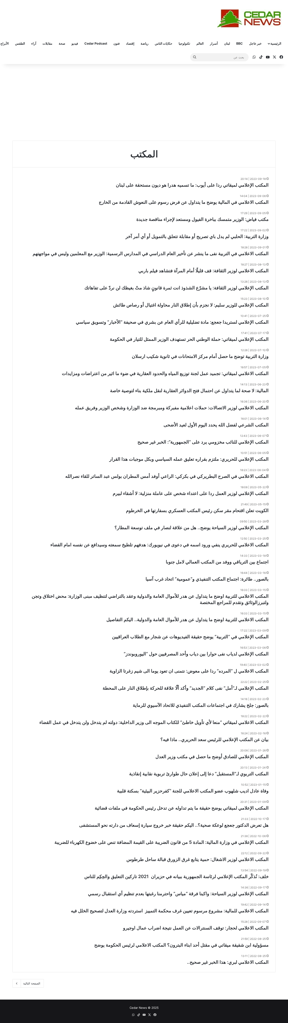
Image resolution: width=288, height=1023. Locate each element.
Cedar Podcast (95, 43)
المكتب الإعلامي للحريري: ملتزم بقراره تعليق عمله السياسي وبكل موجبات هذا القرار (189, 459)
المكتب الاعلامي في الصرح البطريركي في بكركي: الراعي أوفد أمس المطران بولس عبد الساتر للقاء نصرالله (167, 476)
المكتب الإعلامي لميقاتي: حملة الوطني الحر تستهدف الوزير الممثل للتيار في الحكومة (189, 339)
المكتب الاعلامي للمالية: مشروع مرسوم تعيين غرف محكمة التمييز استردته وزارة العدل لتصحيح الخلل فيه (170, 910)
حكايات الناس (163, 43)
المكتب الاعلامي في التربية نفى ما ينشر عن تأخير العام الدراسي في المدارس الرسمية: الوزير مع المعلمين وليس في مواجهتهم (151, 253)
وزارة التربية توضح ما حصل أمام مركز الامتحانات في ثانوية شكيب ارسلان (200, 356)
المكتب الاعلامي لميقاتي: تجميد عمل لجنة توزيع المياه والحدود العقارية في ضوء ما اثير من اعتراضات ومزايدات (165, 373)
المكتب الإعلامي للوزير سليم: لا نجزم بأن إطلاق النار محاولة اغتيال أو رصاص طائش (191, 305)
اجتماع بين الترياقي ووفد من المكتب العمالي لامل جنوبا (217, 562)
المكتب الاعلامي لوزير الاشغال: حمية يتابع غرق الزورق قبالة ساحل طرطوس (197, 859)
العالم (200, 43)
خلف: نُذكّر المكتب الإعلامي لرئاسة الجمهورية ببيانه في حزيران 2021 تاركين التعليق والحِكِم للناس (176, 876)
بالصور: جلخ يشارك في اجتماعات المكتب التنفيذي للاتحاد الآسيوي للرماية (201, 705)
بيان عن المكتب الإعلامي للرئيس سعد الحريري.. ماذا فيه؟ (214, 739)
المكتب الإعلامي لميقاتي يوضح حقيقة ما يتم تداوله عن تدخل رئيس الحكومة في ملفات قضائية (182, 808)
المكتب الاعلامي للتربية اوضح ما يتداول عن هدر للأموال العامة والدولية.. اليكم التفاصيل (187, 619)
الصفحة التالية (31, 983)
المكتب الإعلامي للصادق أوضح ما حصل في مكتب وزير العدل (212, 756)
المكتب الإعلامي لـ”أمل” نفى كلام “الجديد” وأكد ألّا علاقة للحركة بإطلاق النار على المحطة (186, 688)
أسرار (214, 43)
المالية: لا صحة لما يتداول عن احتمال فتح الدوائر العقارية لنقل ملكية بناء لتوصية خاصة (189, 390)
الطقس (20, 43)
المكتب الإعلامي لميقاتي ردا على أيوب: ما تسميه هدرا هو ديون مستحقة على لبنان (192, 185)
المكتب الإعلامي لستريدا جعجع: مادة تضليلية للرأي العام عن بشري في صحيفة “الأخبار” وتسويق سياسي (172, 322)
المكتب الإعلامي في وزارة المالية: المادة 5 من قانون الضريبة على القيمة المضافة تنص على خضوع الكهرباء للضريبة (161, 842)
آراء (33, 43)
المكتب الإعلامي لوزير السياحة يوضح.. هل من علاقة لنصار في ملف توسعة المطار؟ (192, 527)
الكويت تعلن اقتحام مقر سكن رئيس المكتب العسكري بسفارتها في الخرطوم (197, 510)
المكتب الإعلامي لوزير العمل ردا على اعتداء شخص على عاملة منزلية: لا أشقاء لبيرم (191, 493)
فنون (116, 43)
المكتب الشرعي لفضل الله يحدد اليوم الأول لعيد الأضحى (216, 425)
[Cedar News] (251, 18)
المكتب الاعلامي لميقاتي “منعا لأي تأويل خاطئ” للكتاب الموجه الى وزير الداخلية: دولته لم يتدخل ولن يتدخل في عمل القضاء (154, 722)
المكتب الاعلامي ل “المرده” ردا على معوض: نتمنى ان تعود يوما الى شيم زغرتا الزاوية (189, 671)
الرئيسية (275, 43)
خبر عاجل (255, 43)
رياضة (144, 43)
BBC (239, 43)
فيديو (75, 43)
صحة (62, 43)
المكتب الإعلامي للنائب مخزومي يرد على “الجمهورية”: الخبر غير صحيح (203, 442)
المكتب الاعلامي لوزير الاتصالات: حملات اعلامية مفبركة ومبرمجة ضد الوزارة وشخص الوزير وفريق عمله (172, 407)
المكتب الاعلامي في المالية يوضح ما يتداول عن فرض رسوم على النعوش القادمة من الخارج (184, 202)
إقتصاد (130, 43)
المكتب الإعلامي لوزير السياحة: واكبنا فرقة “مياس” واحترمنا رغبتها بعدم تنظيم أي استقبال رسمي (178, 893)
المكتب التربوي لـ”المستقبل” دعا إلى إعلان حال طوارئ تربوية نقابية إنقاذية (199, 773)
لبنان (227, 43)
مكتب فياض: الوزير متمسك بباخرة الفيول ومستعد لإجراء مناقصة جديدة (202, 219)
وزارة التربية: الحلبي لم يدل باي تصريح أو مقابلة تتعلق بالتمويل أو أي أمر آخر (197, 236)
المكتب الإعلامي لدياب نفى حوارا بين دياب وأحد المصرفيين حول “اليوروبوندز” (196, 654)
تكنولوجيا (184, 43)
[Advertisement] (144, 102)
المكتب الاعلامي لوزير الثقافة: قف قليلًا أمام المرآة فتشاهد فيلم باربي (203, 270)
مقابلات (47, 43)
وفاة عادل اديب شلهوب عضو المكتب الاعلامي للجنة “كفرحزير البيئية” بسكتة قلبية (193, 791)
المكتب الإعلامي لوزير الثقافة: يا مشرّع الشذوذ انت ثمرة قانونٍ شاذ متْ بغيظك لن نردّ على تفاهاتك (176, 288)
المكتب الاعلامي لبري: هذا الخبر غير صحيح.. (228, 962)
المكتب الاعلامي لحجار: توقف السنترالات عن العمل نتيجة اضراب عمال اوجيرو (196, 928)
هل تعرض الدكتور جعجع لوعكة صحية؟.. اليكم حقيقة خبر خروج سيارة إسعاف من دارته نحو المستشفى (174, 825)
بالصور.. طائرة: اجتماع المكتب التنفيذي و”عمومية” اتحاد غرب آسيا (207, 579)
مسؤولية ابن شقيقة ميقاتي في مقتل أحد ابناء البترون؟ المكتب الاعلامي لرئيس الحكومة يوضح (181, 945)
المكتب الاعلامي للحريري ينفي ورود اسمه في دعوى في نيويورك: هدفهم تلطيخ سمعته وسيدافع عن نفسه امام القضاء (159, 544)
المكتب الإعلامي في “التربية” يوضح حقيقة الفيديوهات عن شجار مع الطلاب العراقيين (190, 636)
